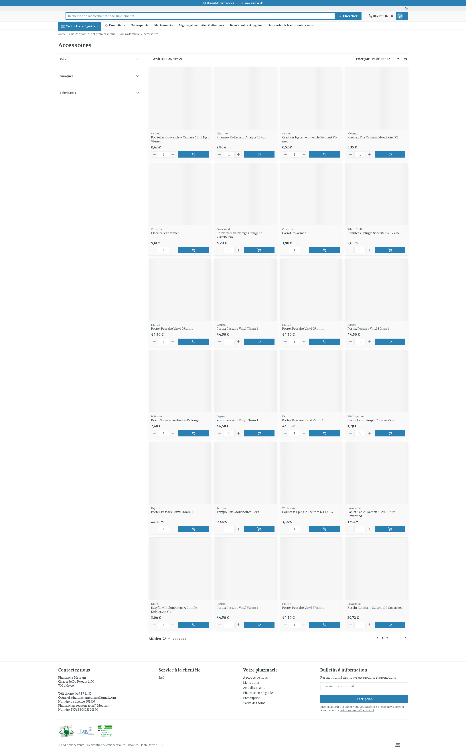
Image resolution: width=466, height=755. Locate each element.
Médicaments (81, 133)
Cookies (133, 745)
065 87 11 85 (83, 693)
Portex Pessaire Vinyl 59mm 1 (237, 607)
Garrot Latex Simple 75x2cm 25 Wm (372, 420)
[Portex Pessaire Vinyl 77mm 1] (311, 569)
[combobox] (200, 16)
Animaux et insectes (81, 122)
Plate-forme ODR (152, 745)
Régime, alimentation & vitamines (81, 60)
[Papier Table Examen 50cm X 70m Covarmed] (376, 473)
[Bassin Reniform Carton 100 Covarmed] (376, 569)
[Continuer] (405, 638)
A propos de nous (255, 677)
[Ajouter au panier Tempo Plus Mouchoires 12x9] (259, 529)
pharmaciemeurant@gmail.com (93, 697)
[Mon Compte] (392, 16)
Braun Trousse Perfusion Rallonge (175, 420)
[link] (377, 638)
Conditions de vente (71, 745)
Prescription (252, 698)
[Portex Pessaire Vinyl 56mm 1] (180, 473)
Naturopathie (81, 97)
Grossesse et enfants (81, 76)
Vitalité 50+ (81, 87)
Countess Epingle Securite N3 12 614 (307, 512)
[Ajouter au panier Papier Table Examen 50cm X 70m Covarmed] (390, 529)
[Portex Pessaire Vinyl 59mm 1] (245, 569)
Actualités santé (254, 688)
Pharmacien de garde (258, 693)
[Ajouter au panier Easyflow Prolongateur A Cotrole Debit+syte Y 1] (193, 625)
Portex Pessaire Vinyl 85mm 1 (302, 420)
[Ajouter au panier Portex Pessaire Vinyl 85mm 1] (324, 433)
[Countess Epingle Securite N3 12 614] (311, 473)
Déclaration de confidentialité (106, 745)
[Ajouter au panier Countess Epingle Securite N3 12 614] (324, 529)
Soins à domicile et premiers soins (81, 108)
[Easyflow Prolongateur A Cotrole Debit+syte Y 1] (180, 569)
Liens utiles (251, 682)
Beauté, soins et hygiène (81, 46)
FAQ (161, 677)
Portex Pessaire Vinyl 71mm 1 (237, 420)
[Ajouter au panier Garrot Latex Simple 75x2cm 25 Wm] (390, 433)
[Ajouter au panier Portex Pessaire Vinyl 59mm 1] (259, 625)
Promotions (70, 35)
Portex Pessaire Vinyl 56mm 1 (172, 512)
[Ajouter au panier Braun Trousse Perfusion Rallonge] (193, 433)
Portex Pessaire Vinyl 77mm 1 (303, 607)
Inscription (364, 699)
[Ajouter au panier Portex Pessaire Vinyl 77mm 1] (324, 625)
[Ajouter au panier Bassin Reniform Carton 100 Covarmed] (390, 625)
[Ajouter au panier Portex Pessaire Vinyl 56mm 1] (193, 529)
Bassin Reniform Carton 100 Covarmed (375, 607)
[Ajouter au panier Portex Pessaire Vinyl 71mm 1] (259, 433)
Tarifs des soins (254, 703)
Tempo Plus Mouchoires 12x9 (238, 512)
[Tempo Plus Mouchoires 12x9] (245, 473)
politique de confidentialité (357, 710)
